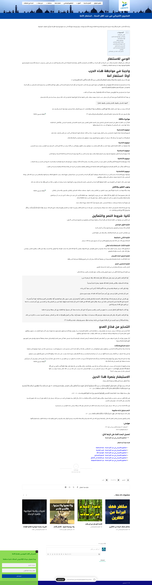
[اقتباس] (61, 554)
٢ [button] (65, 320)
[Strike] (55, 554)
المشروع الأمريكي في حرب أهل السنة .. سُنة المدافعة (111, 447)
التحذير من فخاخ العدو (120, 46)
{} (67, 554)
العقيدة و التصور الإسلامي (123, 529)
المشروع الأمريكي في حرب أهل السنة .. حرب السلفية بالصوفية (109, 460)
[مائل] (50, 554)
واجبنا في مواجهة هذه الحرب (118, 37)
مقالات (33, 529)
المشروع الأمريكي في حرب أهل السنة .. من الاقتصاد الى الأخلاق (109, 458)
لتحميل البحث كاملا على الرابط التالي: (115, 51)
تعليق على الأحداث (63, 529)
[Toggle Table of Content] (126, 32)
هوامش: (121, 49)
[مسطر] (52, 554)
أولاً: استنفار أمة (121, 38)
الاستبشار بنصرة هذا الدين (119, 48)
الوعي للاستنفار (121, 35)
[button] (77, 487)
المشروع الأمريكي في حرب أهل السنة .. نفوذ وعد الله (112, 452)
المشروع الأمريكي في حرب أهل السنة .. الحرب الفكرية (111, 450)
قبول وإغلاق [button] (61, 579)
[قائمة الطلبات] (57, 554)
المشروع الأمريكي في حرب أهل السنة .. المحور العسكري (110, 455)
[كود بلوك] (64, 554)
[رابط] (66, 554)
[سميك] (48, 554)
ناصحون (123, 480)
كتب (103, 480)
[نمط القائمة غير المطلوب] (59, 554)
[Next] (23, 495)
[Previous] (26, 495)
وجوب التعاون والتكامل (118, 42)
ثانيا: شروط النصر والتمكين (119, 44)
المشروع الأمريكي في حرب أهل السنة (116, 438)
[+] (70, 554)
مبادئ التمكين (70, 529)
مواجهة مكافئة (120, 40)
